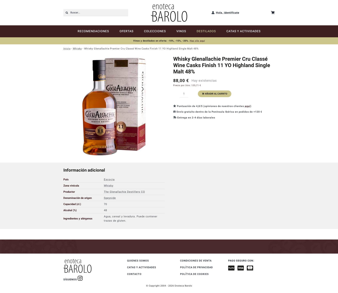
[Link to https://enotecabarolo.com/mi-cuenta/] (213, 12)
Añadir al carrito (216, 93)
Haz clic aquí (197, 40)
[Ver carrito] (273, 12)
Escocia (109, 179)
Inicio (67, 49)
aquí (247, 106)
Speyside (110, 198)
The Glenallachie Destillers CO (124, 192)
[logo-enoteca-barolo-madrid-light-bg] (169, 5)
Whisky (77, 49)
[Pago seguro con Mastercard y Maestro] (80, 278)
